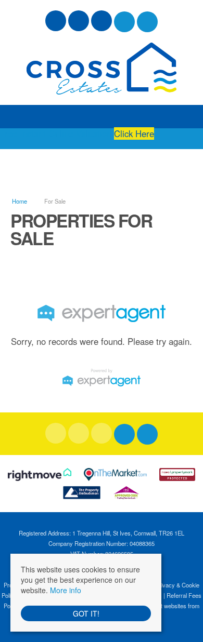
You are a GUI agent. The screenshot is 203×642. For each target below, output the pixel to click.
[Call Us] (147, 22)
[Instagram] (101, 22)
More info (65, 590)
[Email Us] (124, 22)
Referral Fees (184, 595)
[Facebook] (55, 22)
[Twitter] (78, 22)
